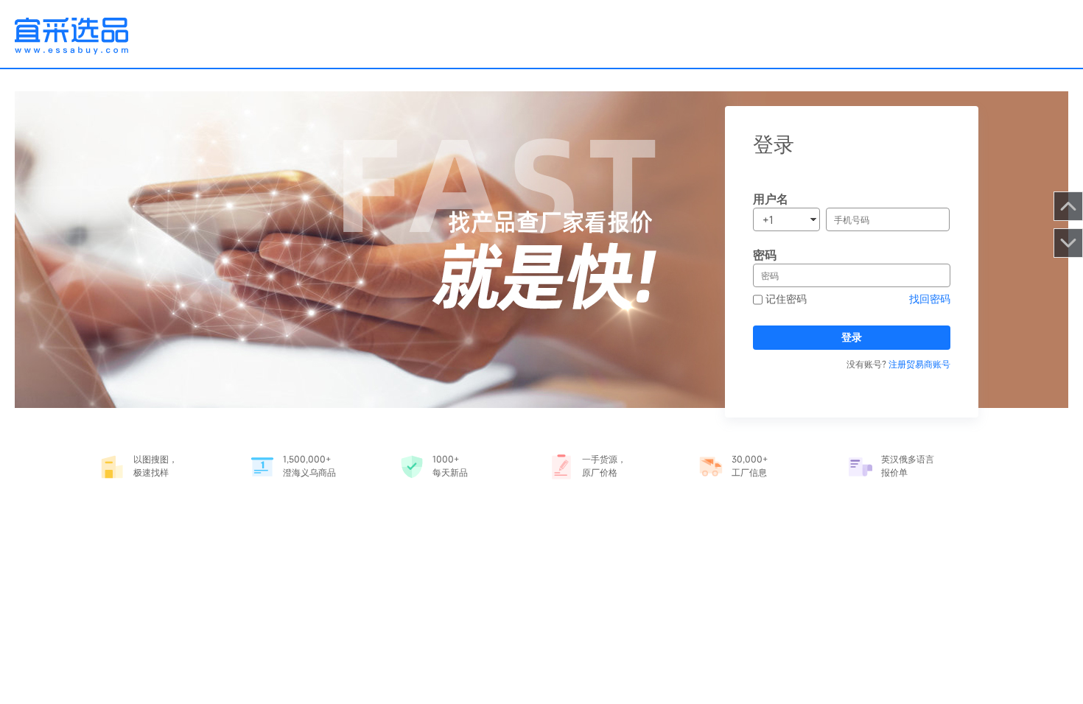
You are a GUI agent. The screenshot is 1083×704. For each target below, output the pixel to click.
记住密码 (785, 299)
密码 (765, 255)
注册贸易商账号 (919, 364)
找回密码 (929, 299)
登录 (851, 337)
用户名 (770, 199)
